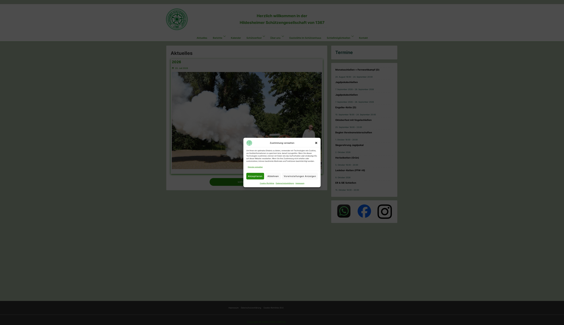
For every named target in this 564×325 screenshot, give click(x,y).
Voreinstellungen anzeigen (300, 176)
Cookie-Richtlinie (267, 183)
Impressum (300, 183)
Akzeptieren (255, 176)
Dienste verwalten (255, 167)
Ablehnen (273, 176)
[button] (316, 143)
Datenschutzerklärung (285, 183)
